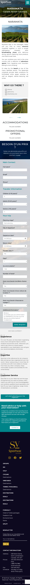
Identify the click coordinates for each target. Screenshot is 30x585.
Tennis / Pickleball (10, 487)
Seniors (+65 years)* (9, 209)
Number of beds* (9, 273)
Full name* (6, 167)
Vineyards (7, 480)
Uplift (5, 524)
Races (5, 520)
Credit (23, 583)
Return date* (7, 243)
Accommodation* (9, 266)
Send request (20, 324)
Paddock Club (7, 515)
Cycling (6, 474)
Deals (5, 496)
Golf (5, 471)
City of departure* (9, 228)
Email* (5, 174)
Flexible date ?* (8, 251)
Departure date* (8, 235)
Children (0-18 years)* (10, 193)
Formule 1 (7, 510)
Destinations (7, 477)
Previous (11, 116)
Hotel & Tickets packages (11, 513)
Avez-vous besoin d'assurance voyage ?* (13, 301)
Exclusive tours (8, 518)
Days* (5, 258)
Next (19, 116)
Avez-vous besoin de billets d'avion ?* (15, 282)
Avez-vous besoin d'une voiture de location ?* (14, 292)
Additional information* (11, 310)
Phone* (5, 182)
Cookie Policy (17, 583)
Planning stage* (8, 220)
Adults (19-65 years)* (10, 201)
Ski (4, 467)
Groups (6, 463)
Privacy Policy (8, 583)
